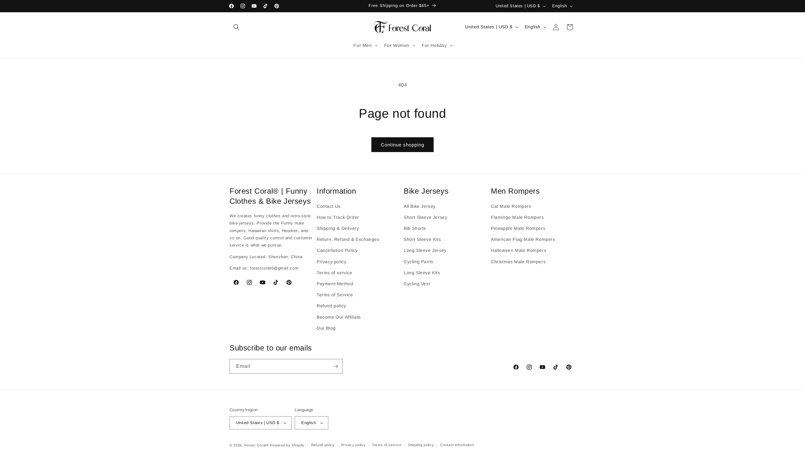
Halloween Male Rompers (518, 250)
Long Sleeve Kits (422, 272)
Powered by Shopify (287, 445)
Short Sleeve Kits (422, 239)
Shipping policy (421, 445)
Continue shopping (402, 144)
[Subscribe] (335, 366)
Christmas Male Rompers (518, 261)
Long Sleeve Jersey (425, 250)
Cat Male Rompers (511, 205)
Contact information (457, 445)
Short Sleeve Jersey (425, 216)
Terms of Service (335, 294)
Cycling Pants (418, 261)
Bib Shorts (415, 227)
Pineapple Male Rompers (518, 227)
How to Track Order (338, 216)
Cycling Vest (417, 283)
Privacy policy (331, 261)
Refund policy (331, 305)
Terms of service (335, 272)
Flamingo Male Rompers (517, 216)
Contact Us (329, 205)
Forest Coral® (256, 445)
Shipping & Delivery (338, 227)
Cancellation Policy (337, 250)
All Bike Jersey (420, 205)
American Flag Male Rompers (523, 239)
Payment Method (335, 283)
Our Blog (326, 327)
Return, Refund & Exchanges (348, 239)
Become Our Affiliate (339, 316)
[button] (236, 27)
